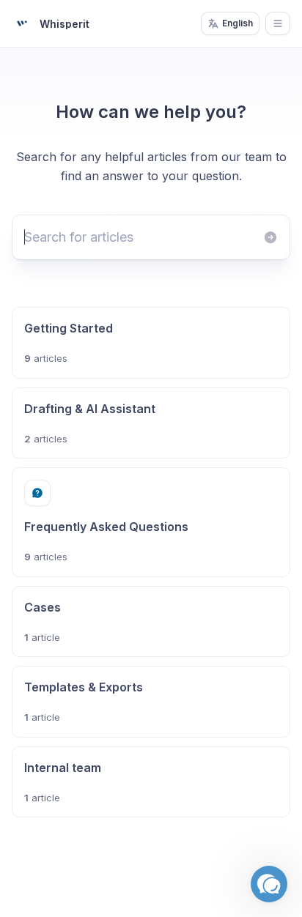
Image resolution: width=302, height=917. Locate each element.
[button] (269, 884)
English (237, 23)
